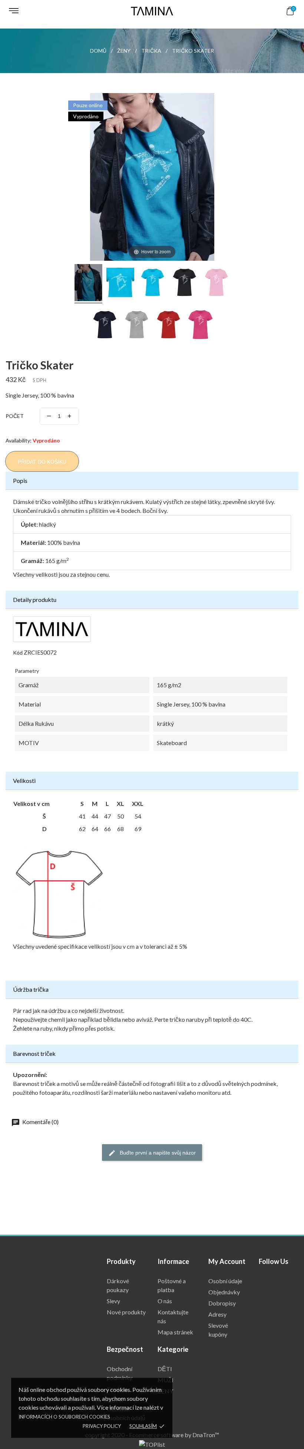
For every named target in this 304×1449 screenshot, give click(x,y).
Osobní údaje (225, 1280)
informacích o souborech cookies (64, 1417)
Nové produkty (126, 1311)
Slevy (113, 1300)
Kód (18, 652)
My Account (226, 1261)
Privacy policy (102, 1426)
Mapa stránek (175, 1332)
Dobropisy (222, 1303)
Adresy (217, 1314)
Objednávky (224, 1291)
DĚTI (165, 1368)
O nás (165, 1300)
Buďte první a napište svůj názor (157, 1153)
